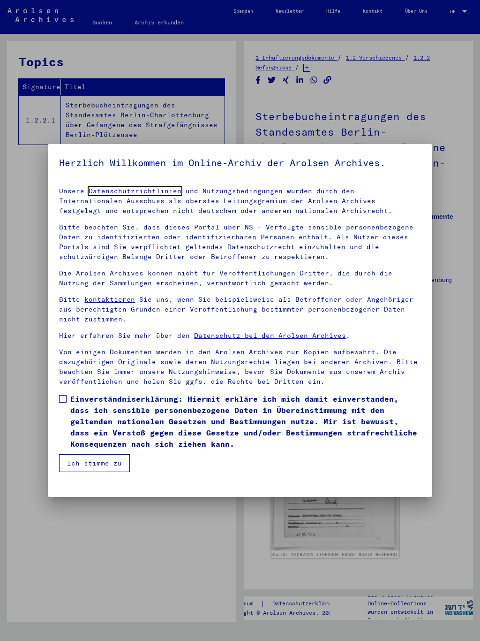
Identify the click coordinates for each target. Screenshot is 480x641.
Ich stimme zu (94, 463)
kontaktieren (109, 299)
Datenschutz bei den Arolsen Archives (270, 335)
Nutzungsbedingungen (242, 191)
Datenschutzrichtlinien (135, 191)
